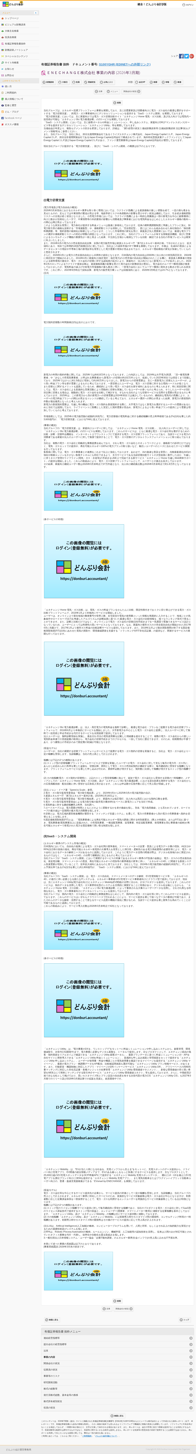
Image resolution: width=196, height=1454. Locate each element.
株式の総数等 (50, 1388)
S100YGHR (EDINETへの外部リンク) (125, 64)
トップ (186, 1320)
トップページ (12, 18)
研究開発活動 (50, 1382)
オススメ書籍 (12, 124)
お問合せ (9, 75)
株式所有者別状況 (53, 1401)
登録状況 (91, 82)
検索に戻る (53, 1320)
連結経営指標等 (52, 1338)
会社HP (142, 82)
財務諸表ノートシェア (16, 49)
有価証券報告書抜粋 (15, 43)
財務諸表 (50, 82)
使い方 (8, 86)
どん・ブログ (12, 111)
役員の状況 (49, 1407)
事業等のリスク (52, 1376)
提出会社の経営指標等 (55, 1344)
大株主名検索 (12, 30)
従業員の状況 (50, 1369)
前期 (119, 103)
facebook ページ (13, 118)
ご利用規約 (87, 1436)
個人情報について (14, 98)
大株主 (65, 82)
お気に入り (108, 82)
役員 (78, 82)
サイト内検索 (12, 62)
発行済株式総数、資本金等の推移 (61, 1395)
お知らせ (9, 68)
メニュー (114, 91)
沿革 (100, 91)
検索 (155, 82)
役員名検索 (10, 37)
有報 (167, 82)
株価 (179, 82)
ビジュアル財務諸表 (15, 24)
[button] (188, 4)
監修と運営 (10, 105)
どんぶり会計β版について (106, 1436)
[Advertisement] (117, 30)
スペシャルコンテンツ (16, 56)
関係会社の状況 (130, 91)
